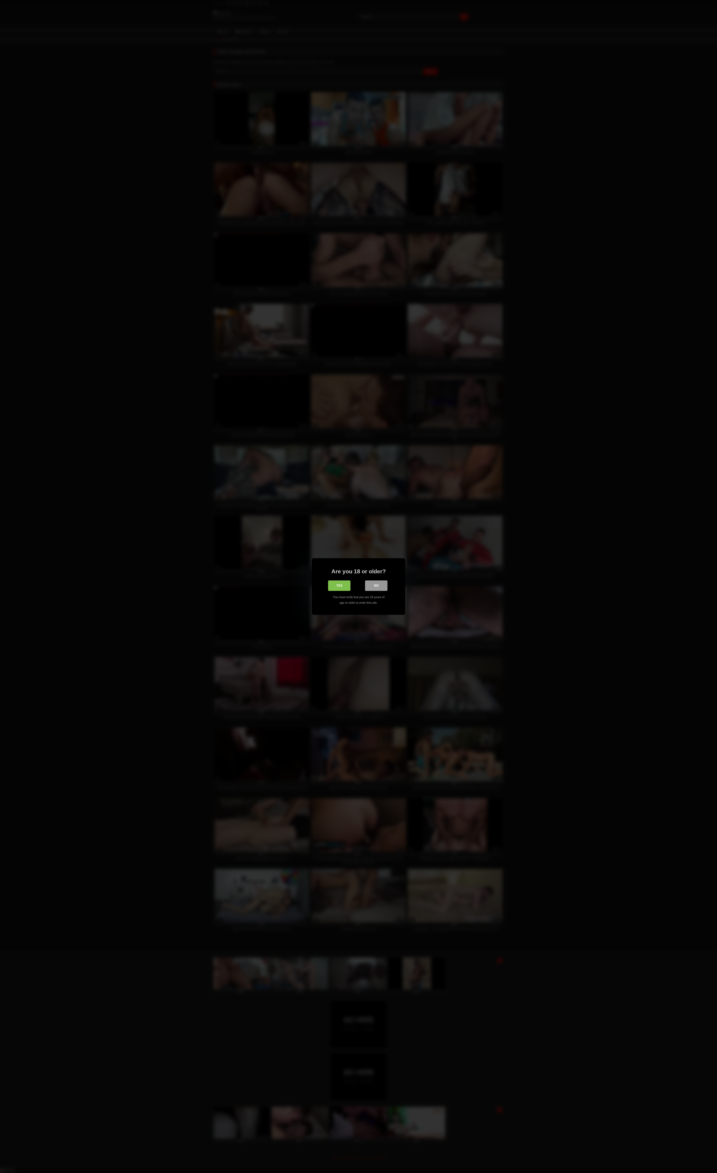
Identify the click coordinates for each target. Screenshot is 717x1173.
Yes (339, 585)
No (376, 585)
